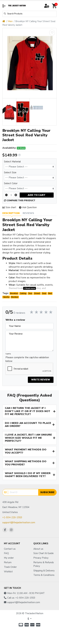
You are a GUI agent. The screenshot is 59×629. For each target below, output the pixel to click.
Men (10, 21)
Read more (30, 288)
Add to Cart (36, 195)
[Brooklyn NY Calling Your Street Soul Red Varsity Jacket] (29, 63)
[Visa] (27, 624)
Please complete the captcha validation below (27, 359)
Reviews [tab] (28, 213)
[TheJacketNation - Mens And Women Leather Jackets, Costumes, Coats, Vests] (17, 6)
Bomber (14, 297)
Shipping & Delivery (44, 570)
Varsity (6, 297)
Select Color (10, 183)
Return (7, 562)
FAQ (6, 553)
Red (50, 293)
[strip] (38, 624)
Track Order (10, 567)
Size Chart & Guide (43, 553)
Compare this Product (20, 200)
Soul (44, 293)
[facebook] (5, 530)
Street (37, 293)
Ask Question (29, 207)
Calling (23, 293)
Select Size (10, 172)
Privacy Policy (40, 557)
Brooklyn (14, 293)
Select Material (12, 161)
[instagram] (11, 530)
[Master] (20, 624)
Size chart (11, 207)
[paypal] (32, 624)
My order (9, 557)
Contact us (10, 548)
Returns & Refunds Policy (43, 564)
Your (30, 293)
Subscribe (47, 492)
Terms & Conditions (43, 575)
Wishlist (8, 571)
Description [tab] (11, 213)
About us (38, 548)
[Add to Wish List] (52, 33)
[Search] (5, 14)
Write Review (40, 379)
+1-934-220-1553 (12, 517)
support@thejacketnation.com (18, 522)
